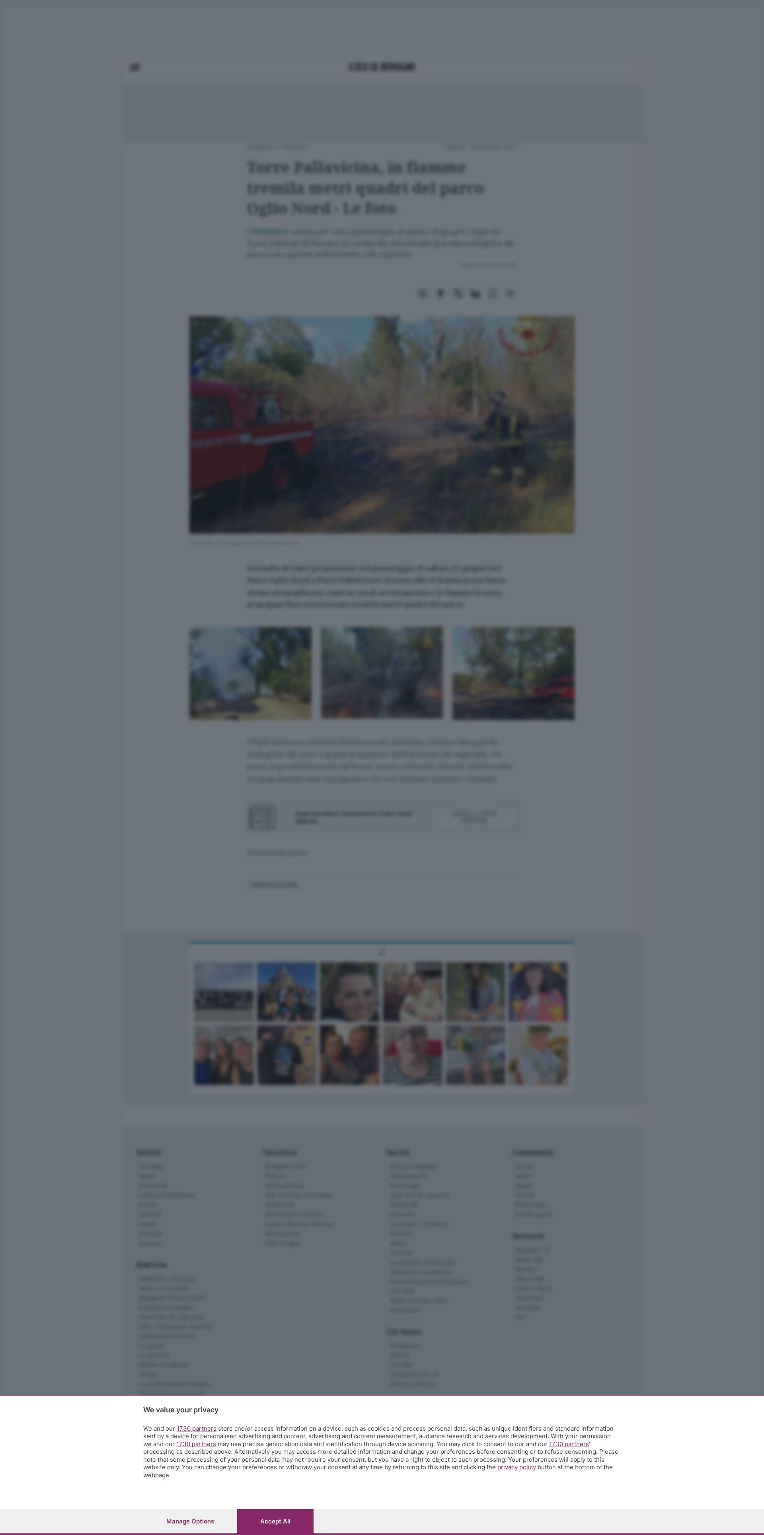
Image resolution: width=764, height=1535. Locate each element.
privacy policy (516, 1467)
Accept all (275, 1521)
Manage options (190, 1521)
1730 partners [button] (196, 1428)
